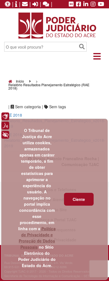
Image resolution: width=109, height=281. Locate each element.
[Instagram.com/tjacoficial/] (93, 4)
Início (19, 81)
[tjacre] (86, 4)
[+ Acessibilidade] (5, 135)
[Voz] (5, 125)
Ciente (79, 199)
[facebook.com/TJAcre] (78, 4)
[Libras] (5, 116)
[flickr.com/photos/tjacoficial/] (71, 4)
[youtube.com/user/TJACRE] (101, 4)
